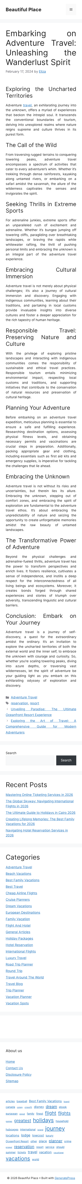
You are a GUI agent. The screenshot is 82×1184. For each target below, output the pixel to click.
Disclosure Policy (18, 1074)
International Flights (21, 951)
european (12, 1113)
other (34, 1141)
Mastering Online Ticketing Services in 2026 (39, 795)
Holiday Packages (19, 938)
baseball (22, 1101)
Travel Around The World (25, 977)
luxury (49, 1135)
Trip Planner (15, 990)
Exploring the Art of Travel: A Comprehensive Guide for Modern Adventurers (41, 726)
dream (51, 1106)
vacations (18, 1158)
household (62, 1121)
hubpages (12, 1129)
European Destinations (23, 912)
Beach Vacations (18, 874)
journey (55, 1128)
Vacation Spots (17, 1003)
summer (11, 1152)
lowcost (38, 1135)
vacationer (59, 1152)
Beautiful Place (23, 9)
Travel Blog (14, 984)
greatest (22, 1120)
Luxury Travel (16, 958)
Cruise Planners (18, 899)
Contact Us (14, 1068)
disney (39, 1107)
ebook (63, 1107)
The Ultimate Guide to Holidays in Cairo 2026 (41, 813)
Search (11, 753)
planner (55, 1141)
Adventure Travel (24, 697)
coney (20, 1107)
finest (39, 1113)
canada (10, 1107)
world (35, 1159)
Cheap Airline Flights (21, 893)
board (66, 1101)
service (49, 1147)
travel (27, 105)
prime (67, 1141)
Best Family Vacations (22, 880)
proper (9, 1147)
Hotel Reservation (19, 945)
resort (34, 703)
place (43, 1141)
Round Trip (14, 971)
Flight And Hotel (18, 925)
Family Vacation (18, 919)
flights (64, 1113)
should (60, 1147)
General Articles (18, 932)
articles (10, 1101)
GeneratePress (65, 1178)
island (40, 1130)
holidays (43, 1120)
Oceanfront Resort (17, 1141)
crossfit (28, 1107)
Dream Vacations (19, 906)
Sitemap (12, 1081)
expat (22, 1114)
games (9, 1121)
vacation (45, 1152)
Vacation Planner (19, 997)
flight (50, 1113)
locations (12, 1135)
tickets (22, 1152)
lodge (25, 1135)
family (30, 1113)
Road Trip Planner (19, 964)
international (27, 1129)
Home (10, 1062)
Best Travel (14, 887)
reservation (19, 703)
